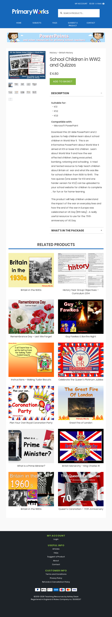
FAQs (54, 23)
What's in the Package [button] (67, 230)
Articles (56, 549)
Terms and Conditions (56, 574)
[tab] (77, 93)
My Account (81, 3)
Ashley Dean (72, 596)
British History (66, 52)
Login (56, 539)
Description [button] (60, 93)
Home (18, 23)
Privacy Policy (56, 578)
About (56, 560)
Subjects (37, 23)
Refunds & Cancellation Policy (56, 582)
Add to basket (62, 81)
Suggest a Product (73, 24)
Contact (91, 23)
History (53, 52)
